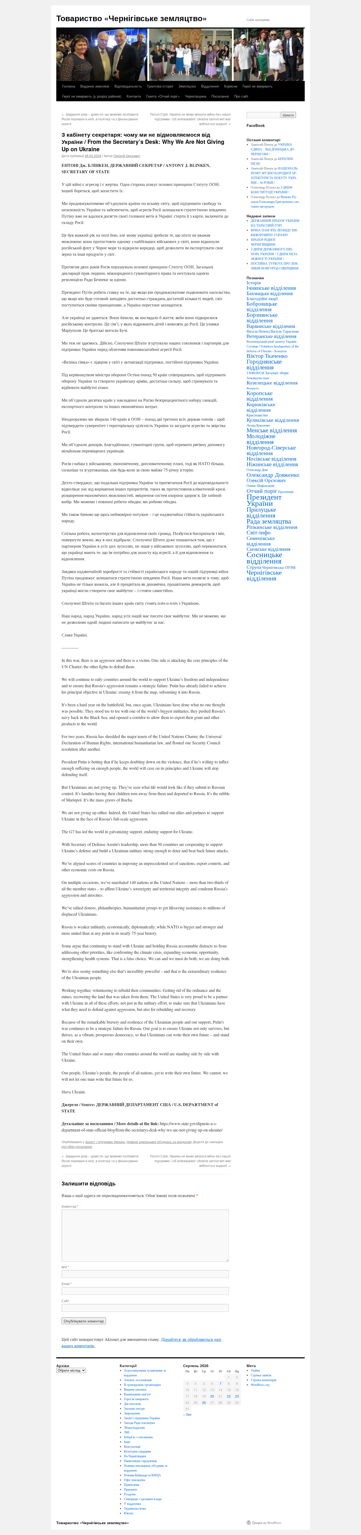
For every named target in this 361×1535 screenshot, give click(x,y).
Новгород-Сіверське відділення (271, 450)
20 (212, 1396)
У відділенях (132, 1503)
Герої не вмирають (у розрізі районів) (91, 96)
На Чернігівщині (135, 1456)
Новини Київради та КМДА (142, 1475)
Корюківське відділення (261, 407)
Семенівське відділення (261, 540)
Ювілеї (128, 1513)
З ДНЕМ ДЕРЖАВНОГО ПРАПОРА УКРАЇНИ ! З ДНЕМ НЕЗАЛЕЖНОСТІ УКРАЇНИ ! (274, 254)
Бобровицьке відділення (262, 306)
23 (237, 1396)
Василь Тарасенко (285, 331)
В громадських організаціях (142, 1384)
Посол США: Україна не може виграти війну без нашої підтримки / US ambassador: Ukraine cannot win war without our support (190, 119)
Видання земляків (94, 86)
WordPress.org (260, 1384)
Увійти (255, 1370)
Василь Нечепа (258, 331)
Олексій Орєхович (126, 155)
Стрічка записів (261, 1375)
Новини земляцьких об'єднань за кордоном (159, 1141)
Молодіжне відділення (261, 439)
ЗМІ (126, 1432)
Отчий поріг (262, 490)
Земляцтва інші (258, 377)
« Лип (187, 1414)
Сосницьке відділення (264, 557)
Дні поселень (132, 1403)
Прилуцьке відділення (261, 512)
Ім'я (65, 1266)
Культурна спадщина (137, 1451)
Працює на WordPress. (267, 1522)
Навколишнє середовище (140, 1461)
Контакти (134, 96)
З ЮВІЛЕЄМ (255, 373)
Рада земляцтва (269, 520)
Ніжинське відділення (272, 464)
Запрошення (132, 1413)
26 (204, 1402)
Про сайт (241, 96)
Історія (254, 282)
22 (229, 1396)
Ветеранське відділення (272, 336)
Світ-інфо (259, 532)
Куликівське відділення (273, 419)
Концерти (253, 388)
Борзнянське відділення (262, 317)
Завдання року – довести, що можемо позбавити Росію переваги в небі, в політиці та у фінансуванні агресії (100, 119)
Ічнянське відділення (271, 287)
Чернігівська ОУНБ (279, 567)
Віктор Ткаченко (267, 355)
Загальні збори (277, 372)
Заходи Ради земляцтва (139, 1423)
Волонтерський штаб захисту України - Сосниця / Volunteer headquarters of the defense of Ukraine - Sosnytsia (273, 346)
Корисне (230, 86)
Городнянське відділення (264, 364)
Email (67, 1283)
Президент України (264, 499)
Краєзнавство (257, 415)
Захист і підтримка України (105, 1141)
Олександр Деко (257, 470)
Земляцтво (187, 86)
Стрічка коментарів (263, 1380)
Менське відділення (272, 430)
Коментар (70, 1206)
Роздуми (130, 1494)
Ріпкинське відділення (272, 526)
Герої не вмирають (257, 86)
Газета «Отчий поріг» (163, 96)
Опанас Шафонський (260, 486)
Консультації (132, 1446)
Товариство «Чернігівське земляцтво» (131, 18)
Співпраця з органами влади (142, 1499)
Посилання (220, 96)
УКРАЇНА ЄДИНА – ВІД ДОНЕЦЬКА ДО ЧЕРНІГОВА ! (272, 149)
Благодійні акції (262, 298)
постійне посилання (77, 1146)
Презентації (285, 492)
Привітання (131, 1484)
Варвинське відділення (271, 325)
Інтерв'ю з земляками (138, 1437)
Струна (254, 567)
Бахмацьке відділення (270, 293)
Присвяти (130, 1489)
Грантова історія (160, 86)
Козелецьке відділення (272, 382)
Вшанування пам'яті (137, 1394)
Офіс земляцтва (134, 1480)
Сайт (65, 1300)
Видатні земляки (135, 1389)
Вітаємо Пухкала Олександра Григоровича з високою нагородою (275, 201)
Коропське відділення (260, 395)
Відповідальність (128, 86)
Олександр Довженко (273, 474)
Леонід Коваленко (258, 425)
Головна (68, 86)
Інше (127, 1442)
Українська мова (135, 1508)
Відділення (210, 86)
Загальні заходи (134, 1408)
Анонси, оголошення (138, 1380)
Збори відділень (134, 1427)
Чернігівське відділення (264, 575)
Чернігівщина (195, 96)
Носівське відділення (272, 458)
